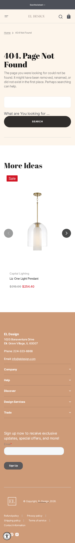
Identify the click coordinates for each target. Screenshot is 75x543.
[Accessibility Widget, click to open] (7, 536)
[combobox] (37, 102)
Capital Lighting (19, 273)
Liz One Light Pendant (24, 278)
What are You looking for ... (27, 113)
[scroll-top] (66, 522)
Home (7, 32)
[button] (6, 16)
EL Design (43, 501)
